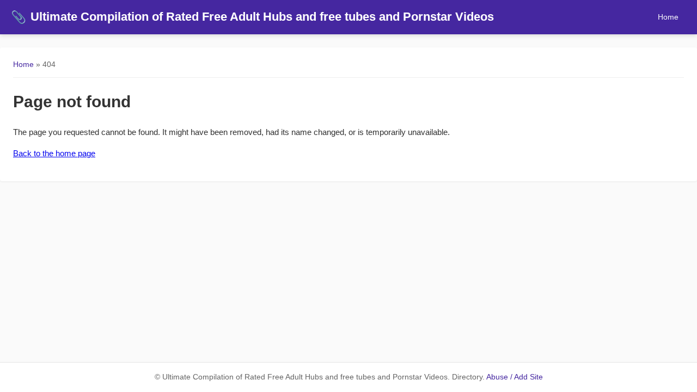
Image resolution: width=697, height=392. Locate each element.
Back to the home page (54, 153)
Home (668, 17)
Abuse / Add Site (514, 377)
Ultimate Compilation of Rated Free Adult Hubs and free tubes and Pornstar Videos (252, 16)
